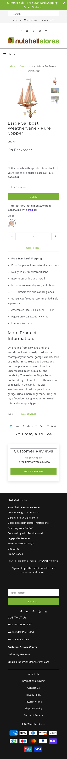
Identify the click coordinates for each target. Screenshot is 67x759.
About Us (33, 674)
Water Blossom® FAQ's (21, 543)
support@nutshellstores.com (32, 662)
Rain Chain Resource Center (24, 507)
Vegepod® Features (19, 538)
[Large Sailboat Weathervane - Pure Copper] (28, 97)
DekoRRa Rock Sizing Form (23, 517)
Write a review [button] (33, 471)
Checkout (47, 20)
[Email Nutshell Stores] (46, 31)
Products (23, 66)
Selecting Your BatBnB (20, 528)
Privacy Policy (33, 694)
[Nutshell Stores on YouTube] (27, 31)
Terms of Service (33, 715)
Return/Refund (33, 701)
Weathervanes (28, 413)
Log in (17, 20)
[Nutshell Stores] (33, 41)
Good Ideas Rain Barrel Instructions (28, 522)
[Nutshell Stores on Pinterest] (33, 31)
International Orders (33, 681)
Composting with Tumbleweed (25, 533)
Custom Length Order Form (23, 512)
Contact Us (33, 687)
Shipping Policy (33, 708)
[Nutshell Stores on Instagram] (39, 31)
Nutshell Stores (37, 724)
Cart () (32, 20)
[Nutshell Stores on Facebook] (21, 31)
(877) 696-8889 (21, 654)
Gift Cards (13, 548)
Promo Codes (15, 554)
